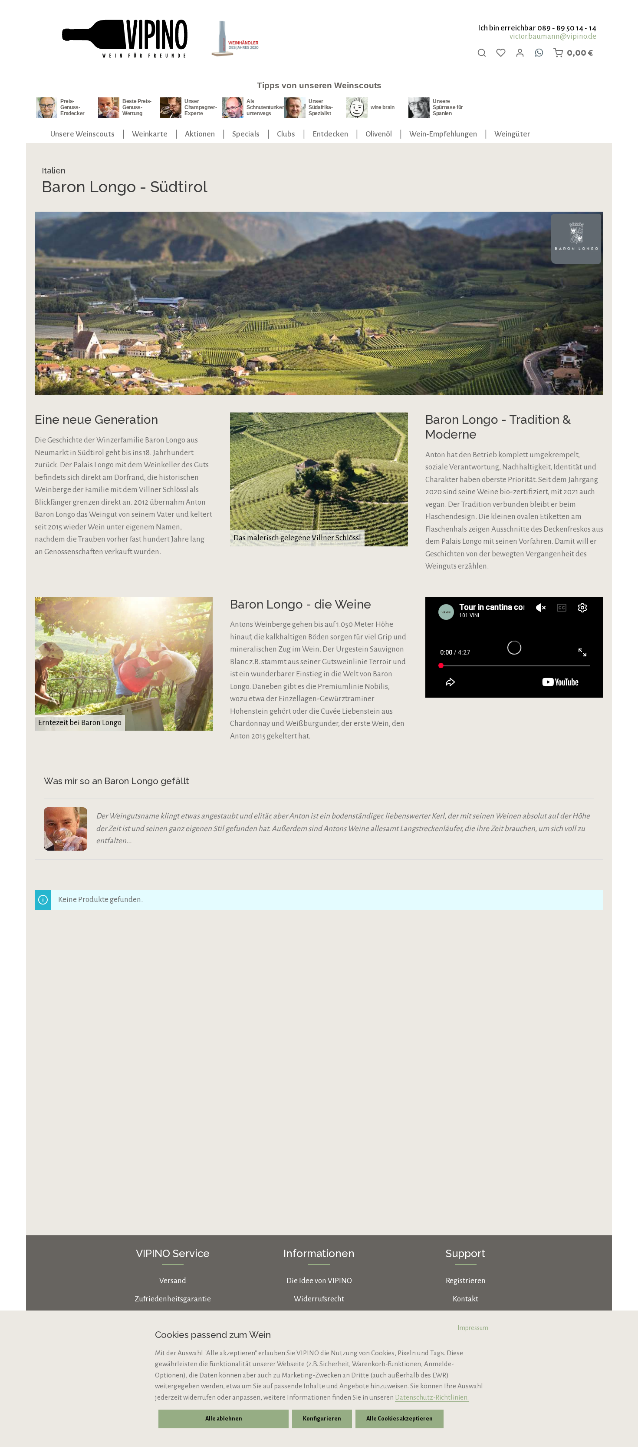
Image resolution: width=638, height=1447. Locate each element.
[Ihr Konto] (520, 52)
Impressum (472, 1327)
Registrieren (466, 1281)
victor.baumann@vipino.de (553, 36)
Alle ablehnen (223, 1419)
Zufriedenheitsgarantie (173, 1299)
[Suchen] (481, 52)
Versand (172, 1281)
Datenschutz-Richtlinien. (432, 1397)
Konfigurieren (322, 1419)
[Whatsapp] (539, 52)
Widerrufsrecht (319, 1299)
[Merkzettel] (501, 52)
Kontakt (465, 1299)
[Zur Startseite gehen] (124, 39)
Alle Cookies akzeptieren (399, 1419)
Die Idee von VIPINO (319, 1281)
